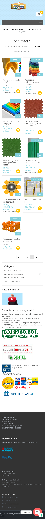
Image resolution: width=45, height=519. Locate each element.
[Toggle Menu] (40, 22)
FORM (18, 321)
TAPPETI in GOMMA (11, 281)
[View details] (33, 108)
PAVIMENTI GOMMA (11, 271)
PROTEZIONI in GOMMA (12, 274)
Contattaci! (5, 486)
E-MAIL (11, 321)
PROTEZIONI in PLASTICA (13, 278)
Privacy (30, 514)
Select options (18, 91)
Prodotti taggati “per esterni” (25, 29)
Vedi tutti (37, 46)
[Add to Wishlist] (2, 60)
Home (5, 29)
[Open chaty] (37, 512)
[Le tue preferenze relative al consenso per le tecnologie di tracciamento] (41, 515)
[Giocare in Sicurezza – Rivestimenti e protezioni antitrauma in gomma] (22, 6)
